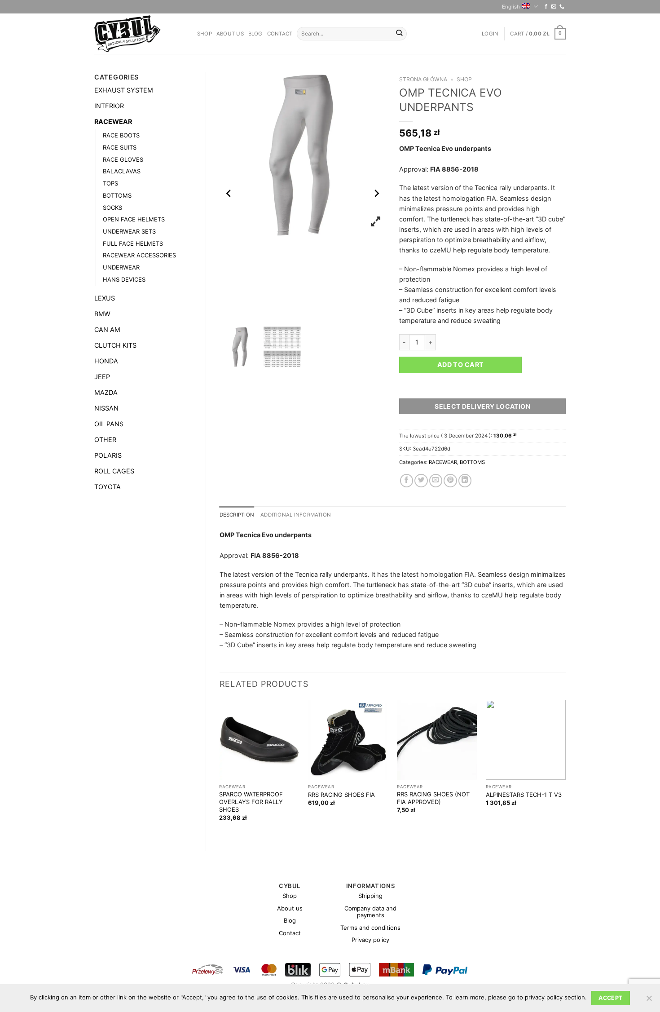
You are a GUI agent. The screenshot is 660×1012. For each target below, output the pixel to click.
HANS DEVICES (124, 279)
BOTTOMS (117, 195)
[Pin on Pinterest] (450, 480)
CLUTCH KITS (115, 345)
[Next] (565, 768)
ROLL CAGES (114, 471)
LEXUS (104, 298)
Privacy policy (370, 939)
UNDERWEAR (121, 267)
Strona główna (423, 79)
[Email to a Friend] (436, 480)
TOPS (110, 183)
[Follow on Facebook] (546, 6)
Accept (610, 997)
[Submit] (399, 34)
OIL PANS (108, 424)
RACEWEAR (113, 121)
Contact (280, 34)
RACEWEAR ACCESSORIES (139, 255)
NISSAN (106, 408)
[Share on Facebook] (407, 480)
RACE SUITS (119, 147)
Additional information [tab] (295, 515)
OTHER (105, 439)
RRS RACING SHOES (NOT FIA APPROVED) (433, 798)
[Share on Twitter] (421, 480)
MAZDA (106, 392)
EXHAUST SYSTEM (123, 90)
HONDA (106, 361)
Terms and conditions (370, 927)
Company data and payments (370, 912)
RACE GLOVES (123, 159)
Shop (204, 34)
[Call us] (561, 6)
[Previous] (220, 768)
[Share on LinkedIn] (465, 480)
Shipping (370, 895)
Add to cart (460, 364)
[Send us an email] (553, 6)
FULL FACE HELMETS (133, 243)
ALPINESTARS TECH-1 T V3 (524, 794)
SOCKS (112, 207)
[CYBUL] (139, 33)
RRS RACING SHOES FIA (341, 794)
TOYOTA (107, 487)
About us (230, 34)
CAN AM (107, 329)
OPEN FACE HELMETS (134, 219)
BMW (102, 314)
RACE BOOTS (121, 135)
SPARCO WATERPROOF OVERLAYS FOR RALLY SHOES (251, 802)
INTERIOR (109, 106)
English (511, 7)
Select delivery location (482, 406)
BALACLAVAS (122, 171)
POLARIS (108, 455)
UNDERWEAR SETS (129, 231)
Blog (255, 34)
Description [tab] (237, 515)
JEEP (102, 376)
